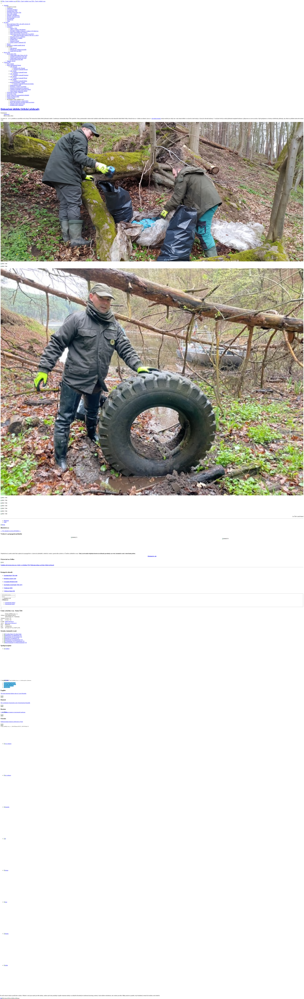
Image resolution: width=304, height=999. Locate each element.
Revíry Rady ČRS (11, 54)
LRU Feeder (13, 71)
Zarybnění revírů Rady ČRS (14, 12)
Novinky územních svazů (13, 16)
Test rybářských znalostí (13, 25)
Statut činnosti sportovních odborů (18, 91)
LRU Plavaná (13, 66)
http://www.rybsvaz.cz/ (11, 623)
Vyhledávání (10, 19)
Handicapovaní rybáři (15, 85)
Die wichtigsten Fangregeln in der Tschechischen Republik (15, 702)
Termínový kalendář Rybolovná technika (23, 83)
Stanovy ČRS (13, 28)
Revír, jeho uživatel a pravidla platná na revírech (22, 102)
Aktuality (6, 5)
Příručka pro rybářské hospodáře (18, 49)
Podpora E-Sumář (14, 41)
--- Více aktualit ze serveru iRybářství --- (11, 531)
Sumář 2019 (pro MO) (15, 51)
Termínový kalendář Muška (20, 81)
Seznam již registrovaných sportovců (19, 88)
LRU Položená (14, 73)
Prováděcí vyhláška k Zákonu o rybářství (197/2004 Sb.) (24, 31)
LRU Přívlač (13, 76)
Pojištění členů (13, 39)
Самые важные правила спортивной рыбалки (13, 712)
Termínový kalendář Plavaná (20, 69)
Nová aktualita (10, 18)
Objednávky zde (152, 556)
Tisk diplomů (13, 48)
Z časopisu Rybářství (12, 9)
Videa (8, 21)
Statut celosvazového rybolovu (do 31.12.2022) (22, 34)
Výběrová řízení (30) (9, 591)
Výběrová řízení (11, 98)
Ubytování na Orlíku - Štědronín (15, 92)
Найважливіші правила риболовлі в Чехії (12, 721)
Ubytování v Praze (11, 93)
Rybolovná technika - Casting (17, 82)
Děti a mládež (10, 64)
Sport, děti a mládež (12, 14)
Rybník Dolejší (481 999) (16, 59)
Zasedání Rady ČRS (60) (10, 575)
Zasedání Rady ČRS (12, 11)
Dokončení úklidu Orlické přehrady (20, 109)
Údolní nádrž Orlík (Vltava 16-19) (18, 55)
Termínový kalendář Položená (20, 75)
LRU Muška (13, 79)
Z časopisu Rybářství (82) (10, 581)
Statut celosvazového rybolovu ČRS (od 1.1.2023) (26, 35)
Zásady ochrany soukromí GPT (18, 42)
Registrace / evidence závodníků (18, 86)
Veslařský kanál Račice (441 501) (18, 56)
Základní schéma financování (17, 103)
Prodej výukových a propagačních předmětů (18, 95)
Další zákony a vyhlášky (16, 38)
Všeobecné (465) (8, 588)
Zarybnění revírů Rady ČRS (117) (13, 584)
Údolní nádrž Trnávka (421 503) (18, 58)
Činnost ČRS (7, 62)
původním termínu (156, 118)
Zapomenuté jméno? (10, 602)
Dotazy (9, 44)
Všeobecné (10, 8)
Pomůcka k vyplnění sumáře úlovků (16, 45)
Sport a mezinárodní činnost (14, 65)
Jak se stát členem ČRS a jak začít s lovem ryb (18, 24)
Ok (1, 998)
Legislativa (9, 26)
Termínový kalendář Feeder (20, 72)
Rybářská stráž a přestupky (17, 105)
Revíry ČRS (7, 52)
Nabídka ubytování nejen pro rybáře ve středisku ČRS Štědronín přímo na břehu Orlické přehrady (27, 565)
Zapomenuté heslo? (10, 604)
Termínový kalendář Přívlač (20, 78)
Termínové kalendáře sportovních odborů (20, 89)
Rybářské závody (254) (10, 578)
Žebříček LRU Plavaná (19, 68)
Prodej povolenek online (13, 96)
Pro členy (6, 22)
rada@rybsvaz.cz (9, 621)
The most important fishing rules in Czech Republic (13, 693)
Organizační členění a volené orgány (19, 101)
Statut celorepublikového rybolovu (18, 32)
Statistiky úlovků (11, 61)
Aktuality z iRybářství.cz (13, 15)
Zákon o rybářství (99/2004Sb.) (18, 29)
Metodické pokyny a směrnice (17, 36)
